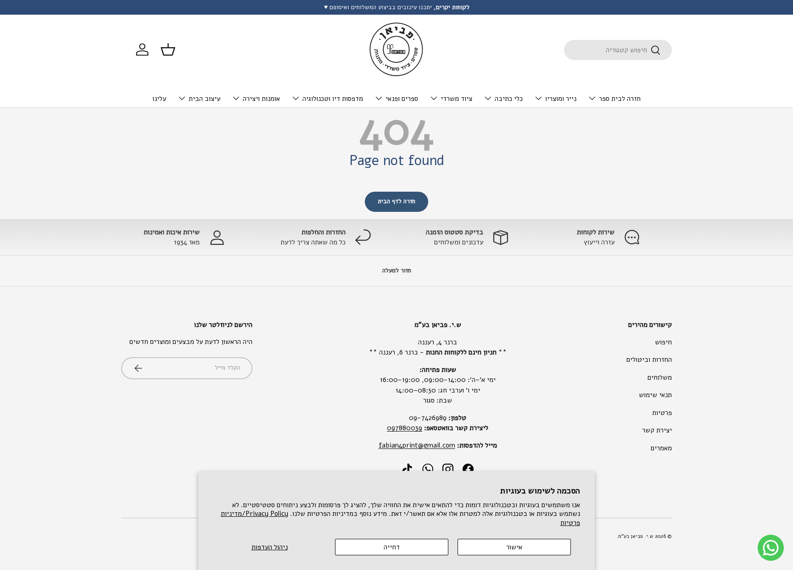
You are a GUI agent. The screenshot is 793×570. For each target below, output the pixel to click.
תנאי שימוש (655, 394)
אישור (514, 547)
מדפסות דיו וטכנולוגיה (332, 98)
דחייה (392, 547)
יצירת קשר (657, 430)
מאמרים (661, 448)
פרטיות (662, 412)
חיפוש (663, 342)
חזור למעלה (396, 270)
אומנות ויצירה (261, 98)
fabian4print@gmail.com (417, 445)
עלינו (159, 98)
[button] (168, 49)
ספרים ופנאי (401, 98)
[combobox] (618, 50)
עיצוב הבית (204, 98)
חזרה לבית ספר (620, 98)
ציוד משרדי (456, 98)
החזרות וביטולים (649, 359)
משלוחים (660, 377)
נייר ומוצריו (560, 98)
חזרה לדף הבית (396, 201)
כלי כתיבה (509, 98)
